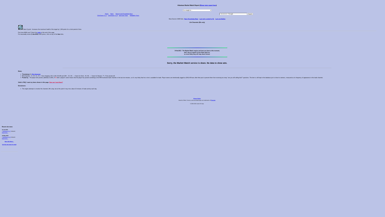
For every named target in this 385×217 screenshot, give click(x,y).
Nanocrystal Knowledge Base (124, 14)
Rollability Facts (134, 15)
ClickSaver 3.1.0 (113, 15)
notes (39, 32)
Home (106, 14)
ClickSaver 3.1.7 (7, 131)
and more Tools (123, 15)
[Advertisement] (9, 31)
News (112, 14)
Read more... (5, 132)
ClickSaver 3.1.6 (7, 137)
